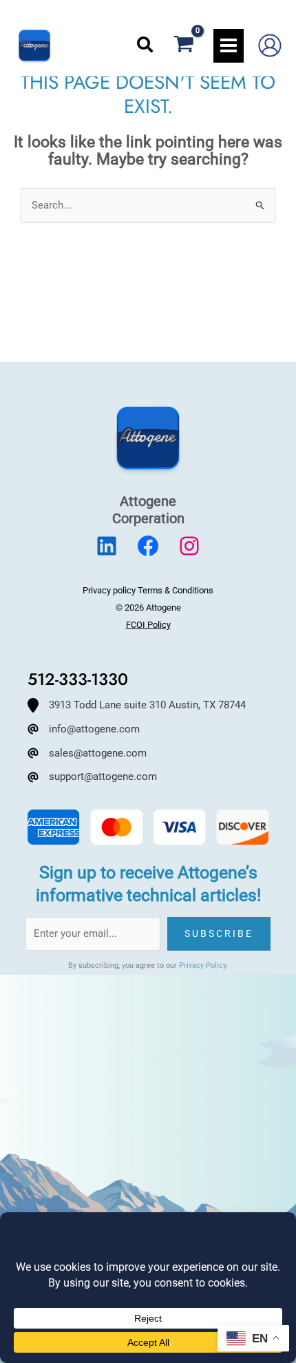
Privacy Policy (202, 965)
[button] (145, 45)
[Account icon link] (269, 45)
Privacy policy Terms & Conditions (148, 590)
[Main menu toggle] (228, 45)
